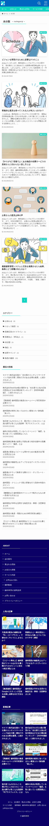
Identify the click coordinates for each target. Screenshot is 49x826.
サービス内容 (10, 575)
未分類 (9, 342)
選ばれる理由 (10, 564)
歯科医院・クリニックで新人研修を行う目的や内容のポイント (24, 485)
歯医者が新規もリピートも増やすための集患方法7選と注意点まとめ (24, 454)
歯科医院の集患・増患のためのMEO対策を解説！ (22, 514)
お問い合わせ (10, 596)
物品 (8, 347)
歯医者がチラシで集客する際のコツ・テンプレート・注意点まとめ (24, 474)
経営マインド (12, 353)
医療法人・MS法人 (14, 337)
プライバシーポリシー (13, 601)
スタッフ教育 (12, 326)
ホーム (7, 554)
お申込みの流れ (11, 580)
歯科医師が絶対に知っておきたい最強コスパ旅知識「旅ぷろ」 (23, 413)
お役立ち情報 (10, 570)
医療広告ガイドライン (15, 332)
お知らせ (10, 321)
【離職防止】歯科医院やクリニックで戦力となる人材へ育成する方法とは (24, 495)
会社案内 (8, 559)
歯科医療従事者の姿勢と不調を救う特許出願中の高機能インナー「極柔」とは (24, 444)
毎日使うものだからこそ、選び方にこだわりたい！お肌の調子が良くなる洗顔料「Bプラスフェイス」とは (24, 423)
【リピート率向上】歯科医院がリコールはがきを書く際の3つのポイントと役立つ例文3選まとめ (24, 523)
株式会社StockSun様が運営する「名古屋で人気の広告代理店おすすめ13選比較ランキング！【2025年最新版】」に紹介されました (24, 391)
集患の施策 (11, 358)
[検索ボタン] (39, 3)
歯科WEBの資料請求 (13, 590)
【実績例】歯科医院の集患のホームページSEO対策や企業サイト (24, 402)
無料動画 (8, 585)
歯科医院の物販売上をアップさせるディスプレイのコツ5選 (24, 464)
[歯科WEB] (3, 3)
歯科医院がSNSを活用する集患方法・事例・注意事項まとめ (24, 505)
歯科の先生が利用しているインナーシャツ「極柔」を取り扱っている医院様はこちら (24, 433)
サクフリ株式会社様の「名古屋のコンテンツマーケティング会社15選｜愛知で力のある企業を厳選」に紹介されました (24, 378)
